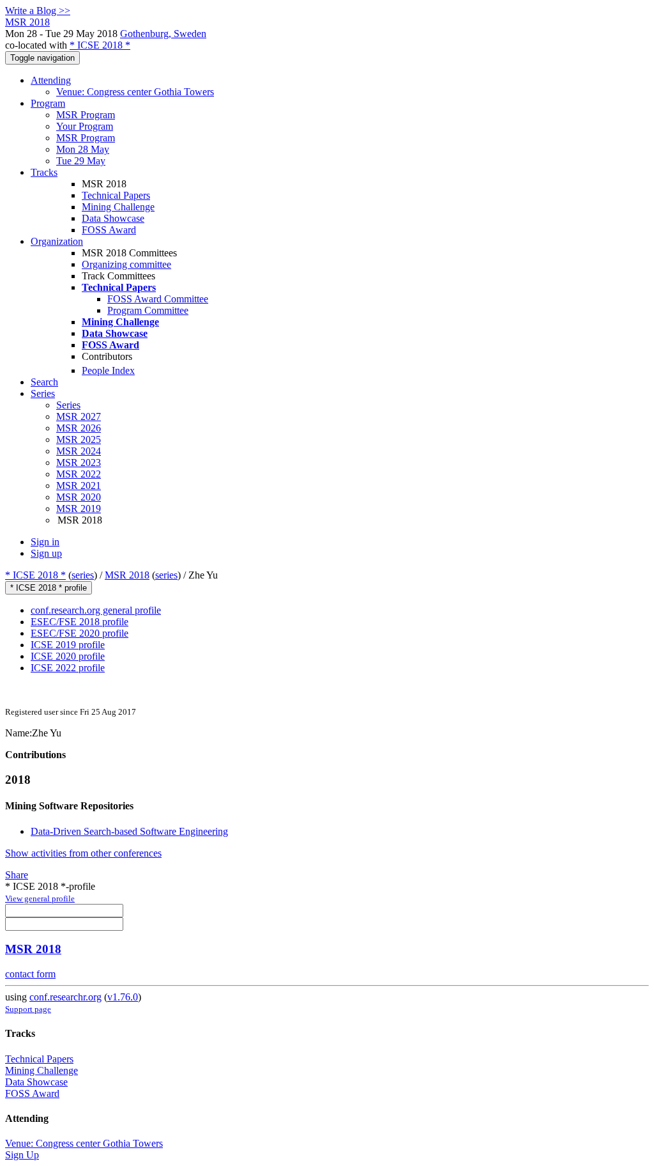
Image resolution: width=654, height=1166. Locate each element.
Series (68, 405)
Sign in (45, 541)
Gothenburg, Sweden (163, 33)
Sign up (46, 553)
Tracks (44, 172)
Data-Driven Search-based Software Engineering (129, 831)
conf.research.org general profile (96, 610)
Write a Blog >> (37, 10)
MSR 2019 (78, 508)
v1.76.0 (122, 996)
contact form (30, 973)
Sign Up (22, 1154)
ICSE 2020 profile (68, 656)
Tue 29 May (80, 160)
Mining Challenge (118, 206)
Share (16, 874)
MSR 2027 (78, 416)
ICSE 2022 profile (68, 667)
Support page (28, 1009)
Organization (57, 241)
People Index (108, 370)
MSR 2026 (78, 428)
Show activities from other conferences (83, 853)
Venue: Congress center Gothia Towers (135, 91)
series (83, 575)
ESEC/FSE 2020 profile (79, 633)
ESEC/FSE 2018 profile (79, 621)
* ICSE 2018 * (100, 45)
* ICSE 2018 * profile (48, 588)
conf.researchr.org (65, 996)
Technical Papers (116, 195)
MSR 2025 (78, 439)
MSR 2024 (78, 451)
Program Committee (147, 310)
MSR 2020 (78, 497)
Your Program (84, 126)
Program (48, 103)
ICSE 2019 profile (68, 644)
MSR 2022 (78, 474)
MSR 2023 (78, 462)
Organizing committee (126, 264)
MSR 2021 (78, 485)
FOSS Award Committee (157, 298)
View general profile (40, 898)
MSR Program (85, 114)
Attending (51, 80)
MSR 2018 (127, 575)
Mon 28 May (82, 149)
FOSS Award (109, 229)
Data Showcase (113, 218)
